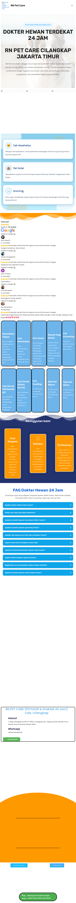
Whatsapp (14, 728)
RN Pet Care (18, 5)
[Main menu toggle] (72, 5)
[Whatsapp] (5, 730)
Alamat (12, 718)
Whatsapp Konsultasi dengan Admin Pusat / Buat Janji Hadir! (39, 897)
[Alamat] (5, 721)
